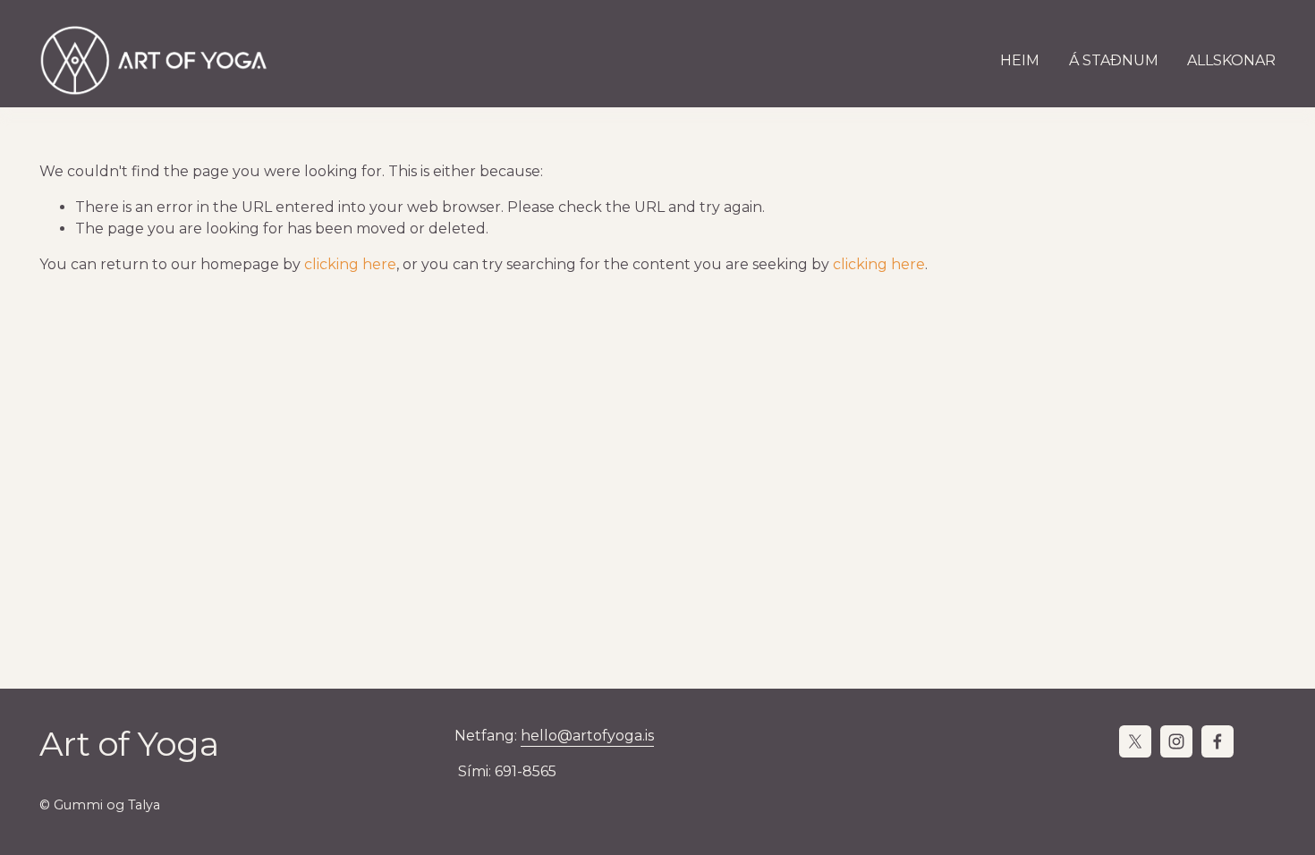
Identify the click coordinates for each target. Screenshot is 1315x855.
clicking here (350, 264)
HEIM (1019, 60)
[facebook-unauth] (1217, 741)
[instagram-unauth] (1176, 741)
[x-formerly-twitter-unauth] (1135, 741)
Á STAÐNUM (1113, 60)
